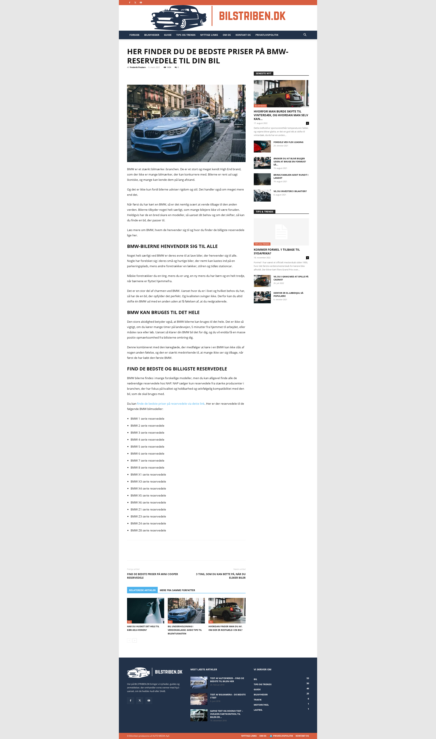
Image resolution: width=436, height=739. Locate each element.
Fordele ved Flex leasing (288, 142)
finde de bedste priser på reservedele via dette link (171, 404)
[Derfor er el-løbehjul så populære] (262, 297)
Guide (168, 34)
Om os (227, 34)
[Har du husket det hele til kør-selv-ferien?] (145, 610)
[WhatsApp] (154, 75)
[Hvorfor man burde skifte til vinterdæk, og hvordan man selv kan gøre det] (281, 93)
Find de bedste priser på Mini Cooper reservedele (152, 575)
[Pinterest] (146, 75)
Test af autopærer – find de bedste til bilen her (227, 680)
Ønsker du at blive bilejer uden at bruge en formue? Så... (290, 161)
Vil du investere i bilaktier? (290, 191)
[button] (305, 35)
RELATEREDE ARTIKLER (142, 590)
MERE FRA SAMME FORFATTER (177, 590)
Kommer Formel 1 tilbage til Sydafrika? (277, 251)
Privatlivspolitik (266, 34)
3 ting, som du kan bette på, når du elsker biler (221, 575)
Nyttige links (209, 34)
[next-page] (135, 640)
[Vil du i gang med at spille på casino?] (262, 281)
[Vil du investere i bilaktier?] (262, 196)
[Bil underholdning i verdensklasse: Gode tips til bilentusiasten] (186, 610)
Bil (129, 622)
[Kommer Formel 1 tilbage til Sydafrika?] (281, 232)
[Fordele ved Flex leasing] (262, 147)
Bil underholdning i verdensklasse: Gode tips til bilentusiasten (185, 630)
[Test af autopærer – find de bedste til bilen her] (198, 683)
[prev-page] (129, 640)
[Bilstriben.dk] (218, 18)
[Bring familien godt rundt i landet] (262, 179)
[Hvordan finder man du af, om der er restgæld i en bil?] (227, 610)
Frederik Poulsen (138, 67)
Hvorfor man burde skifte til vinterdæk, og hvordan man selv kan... (281, 115)
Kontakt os (243, 34)
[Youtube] (140, 2)
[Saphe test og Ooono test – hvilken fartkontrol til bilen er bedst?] (198, 715)
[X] (135, 2)
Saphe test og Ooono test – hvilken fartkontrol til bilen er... (226, 714)
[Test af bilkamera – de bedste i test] (198, 699)
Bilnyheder (151, 34)
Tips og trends (186, 34)
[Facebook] (129, 2)
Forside (134, 34)
